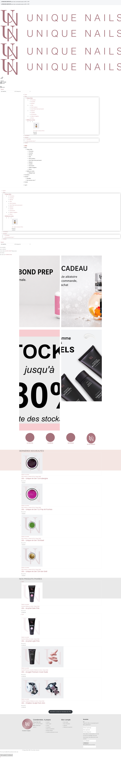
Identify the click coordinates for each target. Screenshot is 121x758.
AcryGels (31, 153)
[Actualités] (29, 437)
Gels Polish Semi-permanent (35, 160)
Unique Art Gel (31, 476)
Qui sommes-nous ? (31, 180)
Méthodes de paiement (67, 727)
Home (25, 145)
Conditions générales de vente (52, 732)
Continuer (10, 755)
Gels (30, 156)
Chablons (23, 701)
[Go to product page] (66, 125)
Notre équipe (48, 723)
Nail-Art (30, 154)
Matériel (30, 162)
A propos (26, 176)
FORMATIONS (8, 254)
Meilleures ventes (30, 171)
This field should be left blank (89, 744)
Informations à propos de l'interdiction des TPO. (60, 711)
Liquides (31, 163)
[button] (2, 89)
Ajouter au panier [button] (25, 474)
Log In (25, 185)
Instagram (28, 730)
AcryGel (23, 606)
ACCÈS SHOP (8, 251)
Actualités (29, 178)
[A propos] (91, 438)
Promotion (31, 151)
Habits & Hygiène (32, 167)
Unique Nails (29, 149)
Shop (25, 147)
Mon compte (65, 722)
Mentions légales (49, 730)
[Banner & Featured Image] (39, 291)
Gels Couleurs (32, 158)
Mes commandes (66, 723)
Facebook (24, 730)
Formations (26, 174)
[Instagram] (70, 437)
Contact (26, 182)
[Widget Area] (32, 172)
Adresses (65, 725)
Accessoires (31, 165)
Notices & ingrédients (50, 728)
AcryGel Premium (25, 670)
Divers (30, 169)
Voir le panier (3, 755)
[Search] (31, 91)
